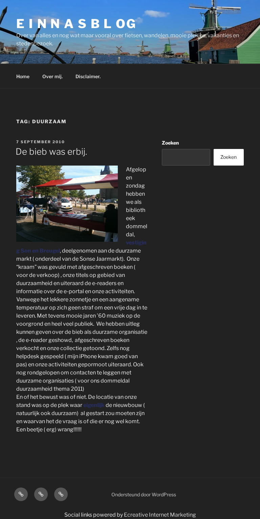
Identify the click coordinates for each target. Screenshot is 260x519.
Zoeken (170, 143)
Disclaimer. (88, 76)
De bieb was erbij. (51, 151)
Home (22, 76)
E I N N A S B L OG (76, 23)
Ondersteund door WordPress (143, 494)
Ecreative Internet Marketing (160, 515)
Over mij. (52, 76)
